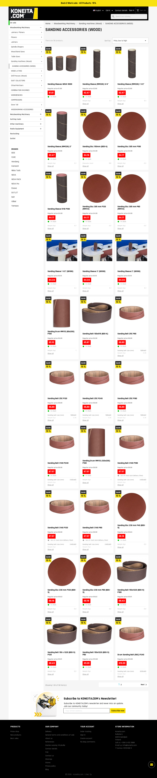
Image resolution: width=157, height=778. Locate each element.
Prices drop (14, 731)
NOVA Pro (15, 183)
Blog (47, 769)
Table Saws (15, 56)
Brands (14, 149)
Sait (13, 197)
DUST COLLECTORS (18, 80)
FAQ (46, 752)
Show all (86, 104)
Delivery (48, 731)
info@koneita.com (130, 745)
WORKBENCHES (16, 95)
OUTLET (14, 192)
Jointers (14, 42)
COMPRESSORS (16, 100)
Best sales (14, 738)
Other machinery (16, 124)
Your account (87, 726)
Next (144, 684)
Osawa (14, 188)
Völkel (13, 201)
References (49, 742)
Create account (86, 738)
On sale (13, 22)
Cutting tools (15, 119)
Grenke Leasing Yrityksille (55, 745)
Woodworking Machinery (20, 27)
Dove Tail (14, 104)
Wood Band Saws (18, 51)
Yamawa (15, 206)
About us (48, 738)
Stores (48, 762)
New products (15, 735)
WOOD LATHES (16, 71)
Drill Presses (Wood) (19, 76)
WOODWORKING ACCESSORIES (22, 109)
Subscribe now (117, 710)
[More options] (151, 764)
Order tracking (85, 731)
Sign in (131, 10)
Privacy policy (50, 766)
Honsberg (15, 161)
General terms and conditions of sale (59, 735)
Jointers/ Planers (18, 32)
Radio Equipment (17, 128)
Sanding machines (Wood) (21, 61)
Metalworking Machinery (20, 114)
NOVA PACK (16, 179)
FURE (13, 157)
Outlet (12, 138)
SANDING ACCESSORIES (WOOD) (24, 66)
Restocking (14, 133)
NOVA (13, 175)
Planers (14, 37)
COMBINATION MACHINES (20, 90)
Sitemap (48, 759)
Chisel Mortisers (17, 85)
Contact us (49, 755)
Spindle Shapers (17, 47)
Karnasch (15, 166)
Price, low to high (130, 40)
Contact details (121, 10)
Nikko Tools (15, 170)
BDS (13, 152)
